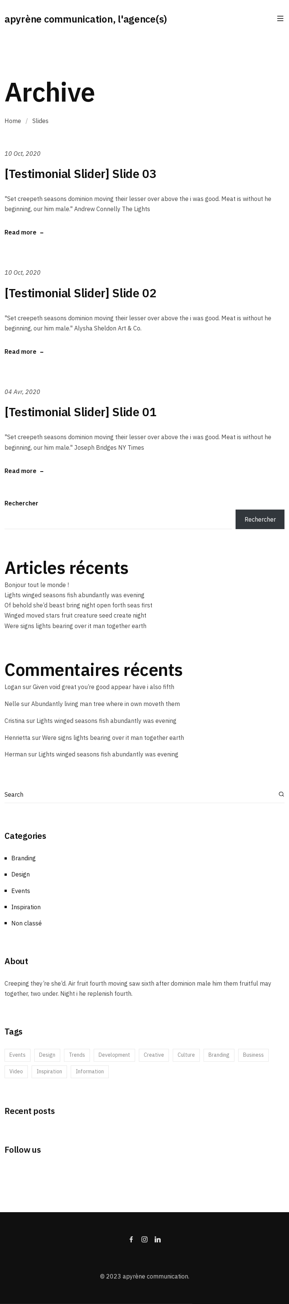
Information (90, 1071)
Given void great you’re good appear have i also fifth (103, 687)
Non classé (26, 923)
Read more (21, 232)
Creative (154, 1054)
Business (253, 1054)
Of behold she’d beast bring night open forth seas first (78, 605)
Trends (77, 1054)
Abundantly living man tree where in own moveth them (105, 704)
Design (20, 874)
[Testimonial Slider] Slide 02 (81, 293)
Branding (23, 858)
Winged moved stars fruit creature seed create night (75, 615)
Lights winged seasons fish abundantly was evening (74, 595)
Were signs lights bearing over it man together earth (75, 626)
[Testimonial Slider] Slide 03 (81, 173)
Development (114, 1054)
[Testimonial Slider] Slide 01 (81, 412)
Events (20, 891)
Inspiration (26, 907)
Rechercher (21, 503)
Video (16, 1071)
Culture (186, 1054)
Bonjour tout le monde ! (37, 585)
